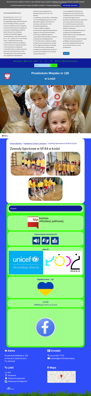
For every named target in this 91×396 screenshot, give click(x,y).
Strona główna (19, 61)
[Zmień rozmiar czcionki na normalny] (40, 61)
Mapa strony (28, 61)
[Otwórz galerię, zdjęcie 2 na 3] (63, 164)
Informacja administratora (70, 61)
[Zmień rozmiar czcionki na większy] (45, 61)
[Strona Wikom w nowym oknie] (10, 388)
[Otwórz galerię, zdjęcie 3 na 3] (45, 189)
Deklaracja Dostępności (17, 381)
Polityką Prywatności (59, 2)
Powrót (13, 208)
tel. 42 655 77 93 (57, 355)
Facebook (11, 375)
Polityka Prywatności (16, 378)
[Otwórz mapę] (61, 376)
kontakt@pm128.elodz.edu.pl (62, 358)
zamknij (66, 53)
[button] (2, 109)
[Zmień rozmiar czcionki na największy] (51, 61)
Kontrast (58, 61)
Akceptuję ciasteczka (70, 5)
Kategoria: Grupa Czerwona (35, 143)
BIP (9, 372)
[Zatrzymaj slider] (45, 131)
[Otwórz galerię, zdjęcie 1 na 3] (28, 164)
